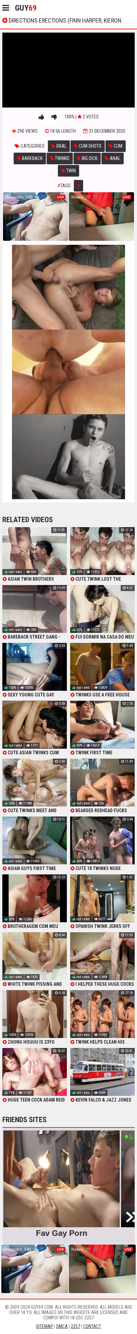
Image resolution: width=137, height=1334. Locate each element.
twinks (61, 158)
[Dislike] (54, 117)
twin (70, 170)
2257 (75, 1326)
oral (61, 146)
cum (117, 146)
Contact (92, 1326)
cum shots (89, 146)
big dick (89, 158)
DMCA (62, 1326)
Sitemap (44, 1326)
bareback (32, 158)
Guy (26, 8)
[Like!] (41, 117)
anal (114, 158)
